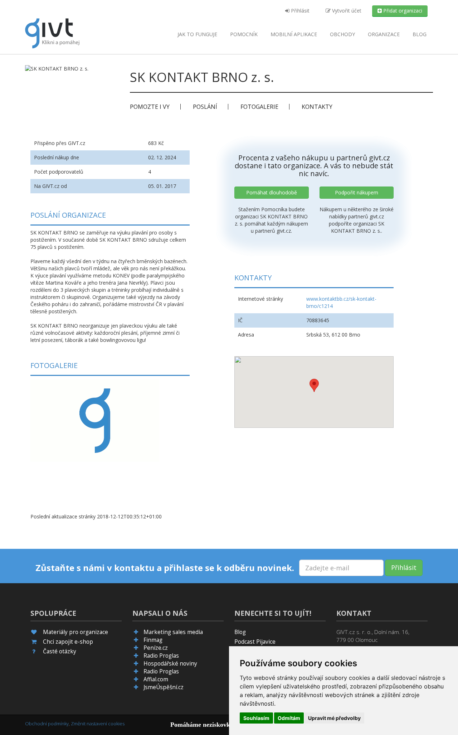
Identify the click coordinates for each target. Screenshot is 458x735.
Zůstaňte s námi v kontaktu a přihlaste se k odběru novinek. (164, 568)
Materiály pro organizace (75, 632)
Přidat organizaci (402, 10)
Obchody (342, 34)
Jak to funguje (197, 34)
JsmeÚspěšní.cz (163, 687)
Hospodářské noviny (170, 663)
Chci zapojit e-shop (68, 641)
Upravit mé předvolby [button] (334, 718)
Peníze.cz (155, 648)
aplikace (294, 34)
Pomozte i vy (150, 107)
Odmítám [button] (289, 718)
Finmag (152, 640)
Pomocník (244, 34)
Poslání (205, 107)
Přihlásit (299, 10)
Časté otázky (59, 651)
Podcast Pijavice (255, 641)
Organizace (384, 34)
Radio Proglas (161, 655)
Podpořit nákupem (356, 192)
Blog (420, 34)
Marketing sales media (173, 632)
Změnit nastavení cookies (98, 723)
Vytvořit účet (346, 10)
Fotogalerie (259, 107)
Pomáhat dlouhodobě (271, 192)
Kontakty (317, 107)
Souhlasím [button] (256, 718)
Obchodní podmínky (47, 723)
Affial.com (155, 679)
